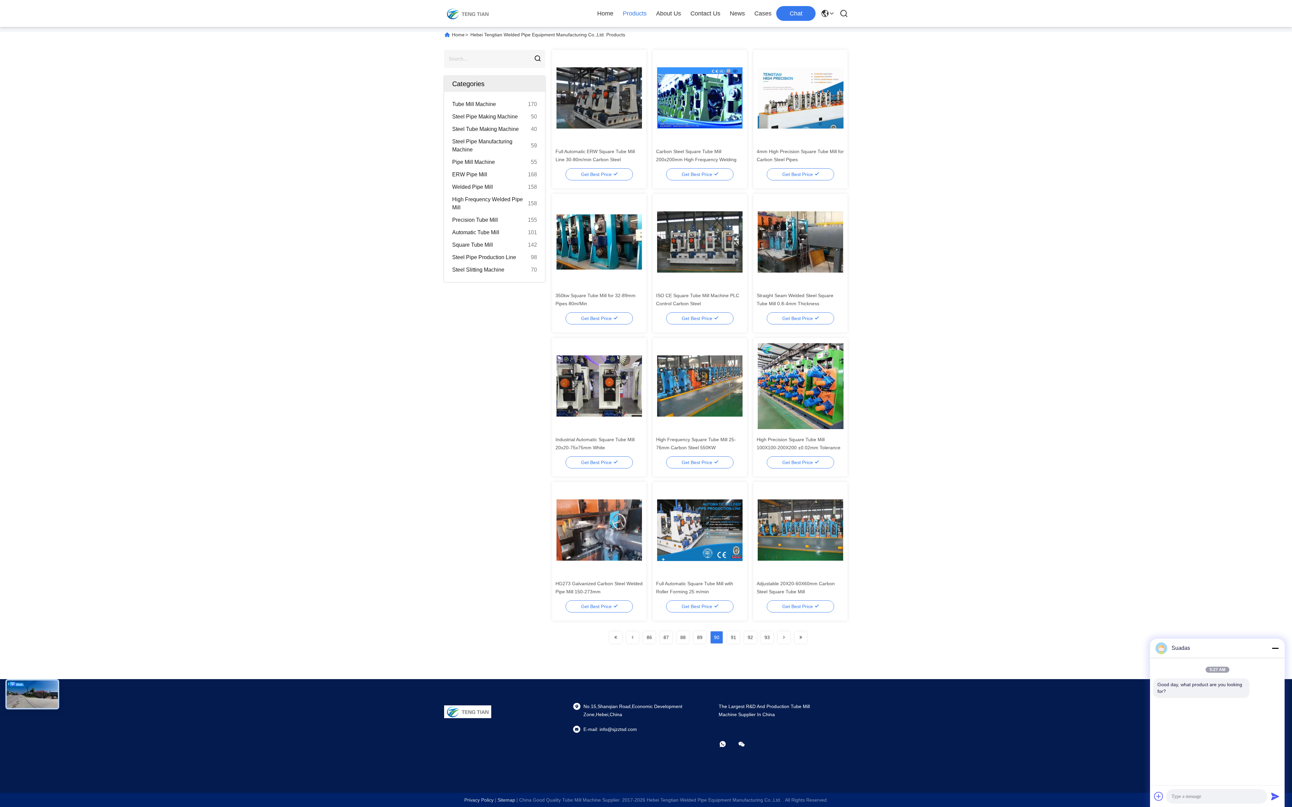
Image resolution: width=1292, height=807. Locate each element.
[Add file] (1158, 796)
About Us (668, 13)
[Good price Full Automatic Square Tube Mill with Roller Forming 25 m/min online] (700, 529)
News (737, 13)
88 (683, 637)
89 (700, 637)
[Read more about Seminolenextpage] (616, 637)
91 (733, 637)
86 (649, 637)
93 (767, 637)
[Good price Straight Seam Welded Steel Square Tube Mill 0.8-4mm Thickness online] (801, 241)
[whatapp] (727, 744)
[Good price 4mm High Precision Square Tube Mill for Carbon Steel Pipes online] (801, 97)
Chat (796, 13)
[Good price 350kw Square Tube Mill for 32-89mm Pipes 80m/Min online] (599, 241)
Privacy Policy (479, 800)
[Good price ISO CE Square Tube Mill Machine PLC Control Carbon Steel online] (700, 241)
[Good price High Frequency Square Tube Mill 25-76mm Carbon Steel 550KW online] (700, 385)
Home (605, 13)
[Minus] (1275, 648)
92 (750, 637)
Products (635, 13)
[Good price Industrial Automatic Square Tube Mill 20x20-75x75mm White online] (599, 385)
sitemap (506, 800)
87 (666, 637)
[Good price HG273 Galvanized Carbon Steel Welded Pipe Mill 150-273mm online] (599, 529)
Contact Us (705, 13)
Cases (762, 13)
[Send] (1275, 796)
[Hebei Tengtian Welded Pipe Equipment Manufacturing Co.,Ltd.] (467, 13)
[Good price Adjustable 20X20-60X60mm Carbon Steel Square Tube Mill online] (801, 529)
